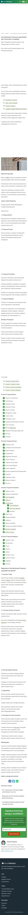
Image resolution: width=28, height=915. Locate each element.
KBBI (7, 177)
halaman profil (9, 851)
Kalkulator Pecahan (6, 891)
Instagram (4, 907)
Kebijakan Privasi (6, 879)
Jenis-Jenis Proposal (11, 103)
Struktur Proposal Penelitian (13, 387)
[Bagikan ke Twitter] (13, 781)
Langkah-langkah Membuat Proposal (16, 109)
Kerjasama (13, 428)
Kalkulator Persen (6, 893)
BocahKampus (19, 912)
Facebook (4, 903)
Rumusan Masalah (15, 508)
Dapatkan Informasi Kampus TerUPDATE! (14, 812)
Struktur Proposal (10, 106)
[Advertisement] (14, 17)
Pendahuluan (9, 503)
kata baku (17, 727)
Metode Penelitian (10, 529)
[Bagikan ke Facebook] (10, 781)
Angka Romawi (5, 896)
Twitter (3, 905)
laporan (8, 580)
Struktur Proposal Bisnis (12, 381)
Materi (7, 33)
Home (2, 33)
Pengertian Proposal (11, 100)
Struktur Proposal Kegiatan (13, 390)
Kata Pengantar (9, 497)
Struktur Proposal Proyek (12, 384)
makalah (22, 578)
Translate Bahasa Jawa (7, 889)
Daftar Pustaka (9, 532)
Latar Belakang (14, 505)
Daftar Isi (8, 500)
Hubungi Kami (5, 881)
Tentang (3, 877)
